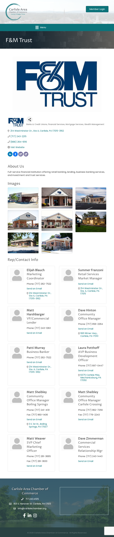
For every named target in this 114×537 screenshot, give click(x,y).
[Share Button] (29, 119)
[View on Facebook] (15, 155)
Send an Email (34, 288)
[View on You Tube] (25, 155)
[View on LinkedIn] (10, 155)
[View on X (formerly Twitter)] (20, 155)
